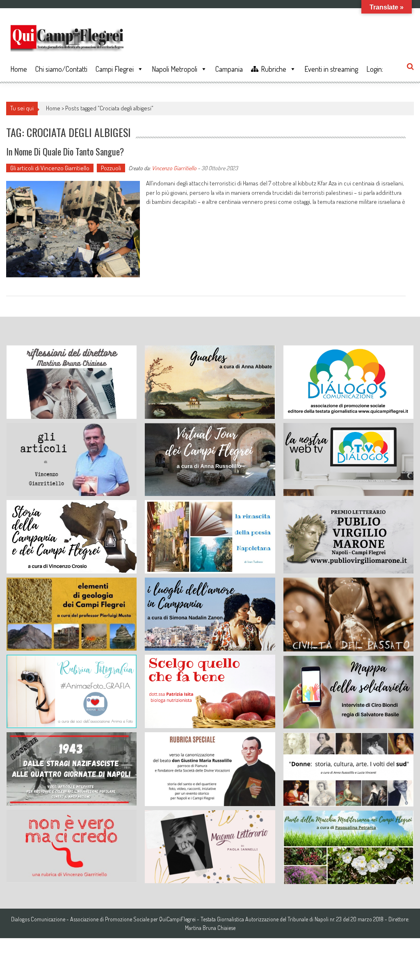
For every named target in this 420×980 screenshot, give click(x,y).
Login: (374, 68)
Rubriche (273, 68)
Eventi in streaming (331, 68)
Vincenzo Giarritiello (174, 167)
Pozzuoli (111, 168)
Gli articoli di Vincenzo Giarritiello (49, 168)
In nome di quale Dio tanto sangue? (65, 151)
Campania (229, 68)
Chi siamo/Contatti (61, 68)
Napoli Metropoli (174, 68)
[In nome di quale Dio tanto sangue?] (73, 229)
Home (18, 68)
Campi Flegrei (115, 68)
